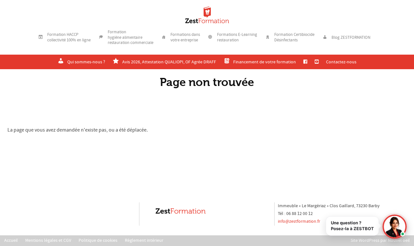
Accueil (11, 240)
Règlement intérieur (144, 240)
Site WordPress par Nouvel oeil (380, 240)
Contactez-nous (341, 62)
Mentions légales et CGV (48, 240)
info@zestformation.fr (299, 221)
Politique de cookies (98, 240)
